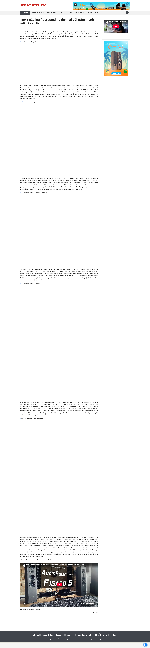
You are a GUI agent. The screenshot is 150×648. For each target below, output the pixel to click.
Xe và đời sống (80, 12)
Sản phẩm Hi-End (37, 12)
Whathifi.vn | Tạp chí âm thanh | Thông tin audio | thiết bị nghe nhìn (75, 635)
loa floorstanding (60, 32)
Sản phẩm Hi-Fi (52, 12)
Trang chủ (25, 12)
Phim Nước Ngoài (93, 12)
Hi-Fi (62, 12)
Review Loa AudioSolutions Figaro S (31, 609)
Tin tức (69, 12)
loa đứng (71, 36)
